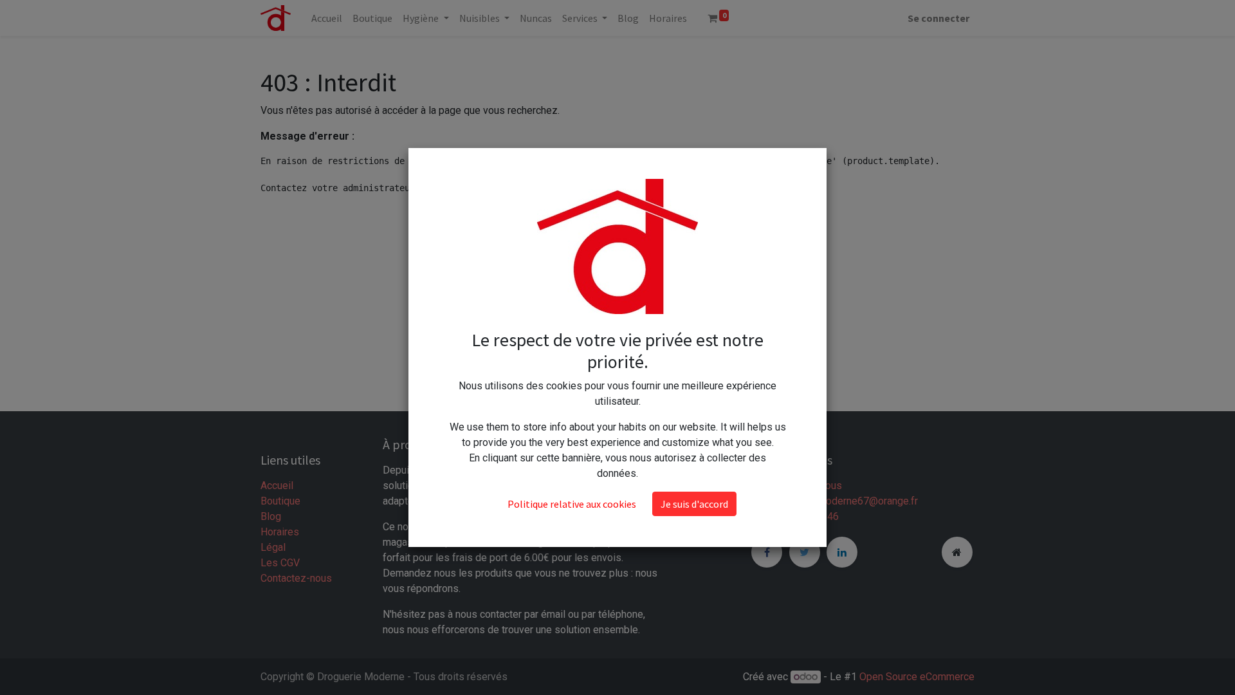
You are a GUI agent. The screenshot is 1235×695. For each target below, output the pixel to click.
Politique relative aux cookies (572, 503)
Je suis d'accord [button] (694, 503)
